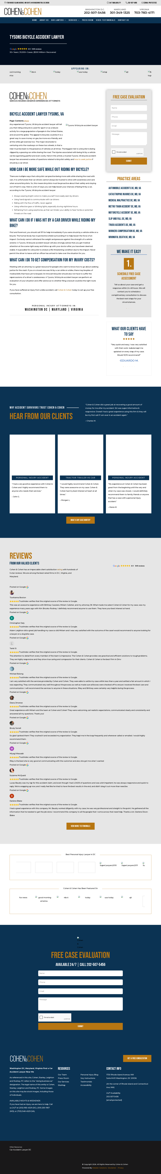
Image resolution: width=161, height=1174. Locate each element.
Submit (129, 161)
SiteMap (61, 1085)
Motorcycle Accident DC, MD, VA (124, 212)
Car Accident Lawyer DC (20, 1150)
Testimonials (86, 1082)
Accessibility (85, 1085)
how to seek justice (83, 159)
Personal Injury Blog (89, 1075)
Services (73, 20)
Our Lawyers (57, 20)
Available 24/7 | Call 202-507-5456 (80, 964)
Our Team (62, 1075)
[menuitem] (34, 20)
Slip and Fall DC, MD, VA (120, 219)
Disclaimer (112, 1168)
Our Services (63, 1082)
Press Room (87, 20)
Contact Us (123, 20)
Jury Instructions (87, 1078)
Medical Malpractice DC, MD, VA (124, 200)
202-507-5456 (112, 1097)
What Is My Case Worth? (80, 520)
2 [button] (129, 308)
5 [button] (132, 367)
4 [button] (130, 367)
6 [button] (134, 367)
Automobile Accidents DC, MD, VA (125, 188)
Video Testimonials (105, 20)
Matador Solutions (99, 1168)
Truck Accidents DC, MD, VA (122, 225)
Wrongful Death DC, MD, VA (122, 237)
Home (34, 20)
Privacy (121, 1168)
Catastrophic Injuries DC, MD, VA (125, 194)
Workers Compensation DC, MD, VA (125, 231)
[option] (23, 75)
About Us (44, 20)
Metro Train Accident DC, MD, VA (125, 206)
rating (59, 570)
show (26, 121)
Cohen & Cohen (65, 290)
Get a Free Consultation (137, 1058)
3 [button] (131, 308)
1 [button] (127, 308)
